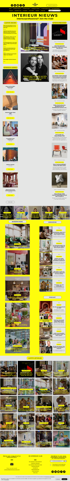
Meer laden (10, 202)
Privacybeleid (6, 479)
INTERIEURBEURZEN (59, 43)
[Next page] (42, 449)
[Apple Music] (20, 5)
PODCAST (35, 73)
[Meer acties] (47, 25)
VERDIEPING (59, 230)
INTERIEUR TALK (7, 212)
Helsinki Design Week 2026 (10, 113)
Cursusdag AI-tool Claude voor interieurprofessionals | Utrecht (10, 139)
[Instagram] (12, 5)
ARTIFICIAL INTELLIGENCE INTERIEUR (8, 388)
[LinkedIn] (15, 5)
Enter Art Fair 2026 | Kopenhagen (10, 87)
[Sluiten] (68, 479)
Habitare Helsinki (10, 164)
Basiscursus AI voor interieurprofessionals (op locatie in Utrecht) (10, 190)
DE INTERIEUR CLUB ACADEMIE (26, 389)
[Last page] (44, 449)
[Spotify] (18, 5)
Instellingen (58, 479)
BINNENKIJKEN (35, 45)
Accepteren (64, 479)
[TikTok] (23, 5)
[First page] (26, 449)
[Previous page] (28, 449)
